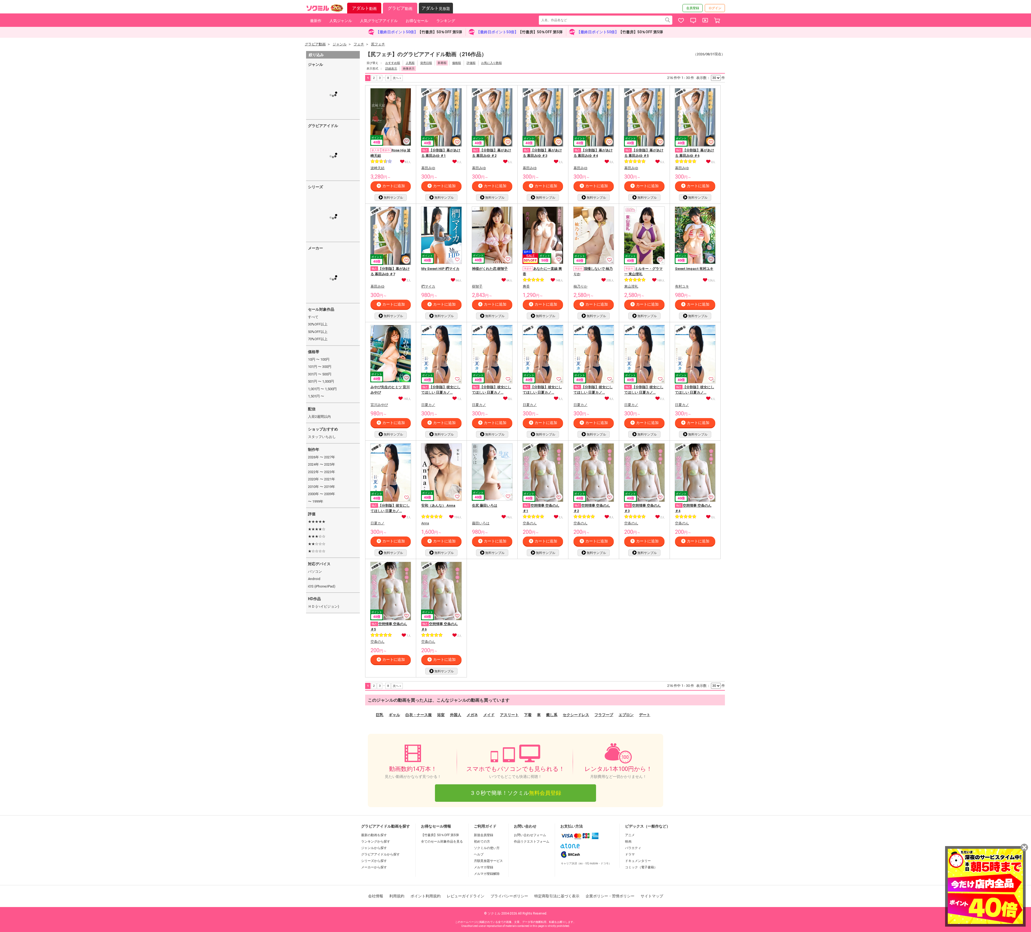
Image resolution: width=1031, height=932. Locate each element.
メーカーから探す (374, 867)
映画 (628, 841)
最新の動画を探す (374, 835)
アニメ (630, 835)
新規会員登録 (483, 835)
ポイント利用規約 (426, 896)
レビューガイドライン (465, 896)
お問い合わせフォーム (530, 835)
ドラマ (630, 854)
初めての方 (482, 841)
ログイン (715, 8)
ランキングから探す (375, 841)
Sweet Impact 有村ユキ (694, 269)
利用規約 (396, 896)
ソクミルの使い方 (487, 848)
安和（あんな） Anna (438, 505)
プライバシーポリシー (509, 896)
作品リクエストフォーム (531, 841)
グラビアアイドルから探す (380, 854)
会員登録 (692, 8)
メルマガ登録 (483, 867)
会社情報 (375, 896)
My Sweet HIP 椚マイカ (440, 269)
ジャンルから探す (374, 848)
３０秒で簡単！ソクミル (515, 793)
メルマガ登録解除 (487, 874)
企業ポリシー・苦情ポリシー (610, 896)
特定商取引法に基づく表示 (556, 896)
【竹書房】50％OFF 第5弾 (440, 835)
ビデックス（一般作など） (647, 826)
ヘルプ (479, 854)
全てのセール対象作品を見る (442, 841)
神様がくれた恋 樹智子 (490, 269)
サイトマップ (652, 896)
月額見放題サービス (488, 861)
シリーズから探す (374, 861)
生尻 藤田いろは (484, 505)
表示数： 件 (710, 78)
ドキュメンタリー (638, 861)
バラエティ (633, 848)
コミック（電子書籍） (641, 867)
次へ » (397, 78)
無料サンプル (393, 198)
